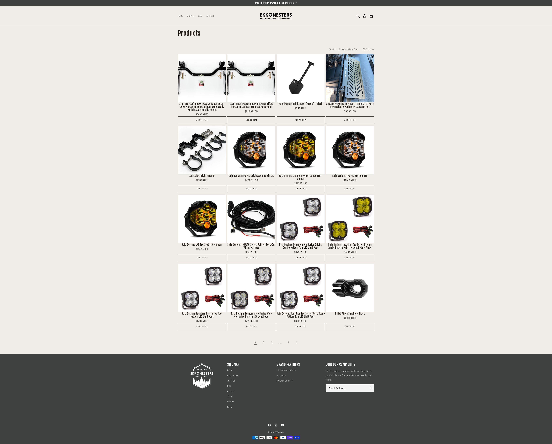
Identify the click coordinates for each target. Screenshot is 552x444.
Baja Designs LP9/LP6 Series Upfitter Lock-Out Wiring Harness (251, 246)
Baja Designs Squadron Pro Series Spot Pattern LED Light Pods (202, 315)
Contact (230, 391)
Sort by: (332, 49)
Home (229, 370)
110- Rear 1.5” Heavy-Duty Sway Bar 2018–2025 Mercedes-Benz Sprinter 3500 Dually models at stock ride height (202, 107)
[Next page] (296, 342)
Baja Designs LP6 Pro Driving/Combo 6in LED (251, 175)
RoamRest (281, 375)
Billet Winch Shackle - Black (350, 313)
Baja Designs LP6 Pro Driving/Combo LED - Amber (301, 177)
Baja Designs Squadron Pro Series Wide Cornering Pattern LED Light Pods (251, 315)
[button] (190, 16)
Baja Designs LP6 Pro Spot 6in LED (350, 175)
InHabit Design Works (286, 370)
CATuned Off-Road (285, 380)
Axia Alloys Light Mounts (201, 175)
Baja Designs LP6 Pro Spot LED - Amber (202, 244)
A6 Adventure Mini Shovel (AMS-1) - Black (301, 103)
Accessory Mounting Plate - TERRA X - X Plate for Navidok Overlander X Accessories (350, 105)
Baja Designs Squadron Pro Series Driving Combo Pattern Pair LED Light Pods (300, 246)
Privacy (230, 401)
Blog (229, 386)
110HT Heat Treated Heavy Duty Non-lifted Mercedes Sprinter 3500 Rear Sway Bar (251, 105)
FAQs (229, 406)
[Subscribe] (370, 388)
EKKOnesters (233, 375)
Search (230, 396)
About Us (231, 380)
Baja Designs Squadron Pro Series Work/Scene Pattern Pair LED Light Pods (301, 315)
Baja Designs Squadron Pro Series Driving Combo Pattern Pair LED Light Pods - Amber (350, 246)
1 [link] (255, 342)
